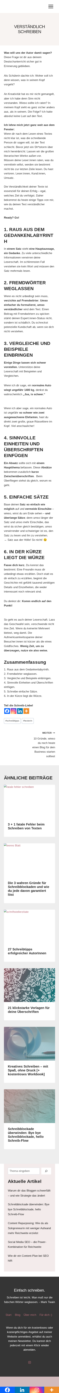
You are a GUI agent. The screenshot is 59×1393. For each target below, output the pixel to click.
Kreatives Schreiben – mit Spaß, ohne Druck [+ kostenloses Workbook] (28, 1070)
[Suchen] (46, 1171)
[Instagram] (13, 711)
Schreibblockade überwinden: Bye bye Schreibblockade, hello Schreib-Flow (28, 1209)
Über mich (30, 1314)
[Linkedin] (20, 711)
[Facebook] (7, 711)
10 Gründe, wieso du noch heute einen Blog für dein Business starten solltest (43, 745)
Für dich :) (45, 1314)
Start (8, 1314)
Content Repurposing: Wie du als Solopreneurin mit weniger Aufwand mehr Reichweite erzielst (29, 1228)
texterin (27, 721)
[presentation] (29, 802)
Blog (17, 1314)
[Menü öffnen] (50, 6)
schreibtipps (12, 721)
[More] (26, 711)
